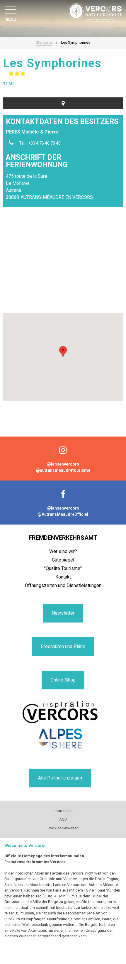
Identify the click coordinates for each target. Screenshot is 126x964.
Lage (63, 103)
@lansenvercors (63, 464)
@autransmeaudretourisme (63, 470)
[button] (63, 351)
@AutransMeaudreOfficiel (63, 514)
